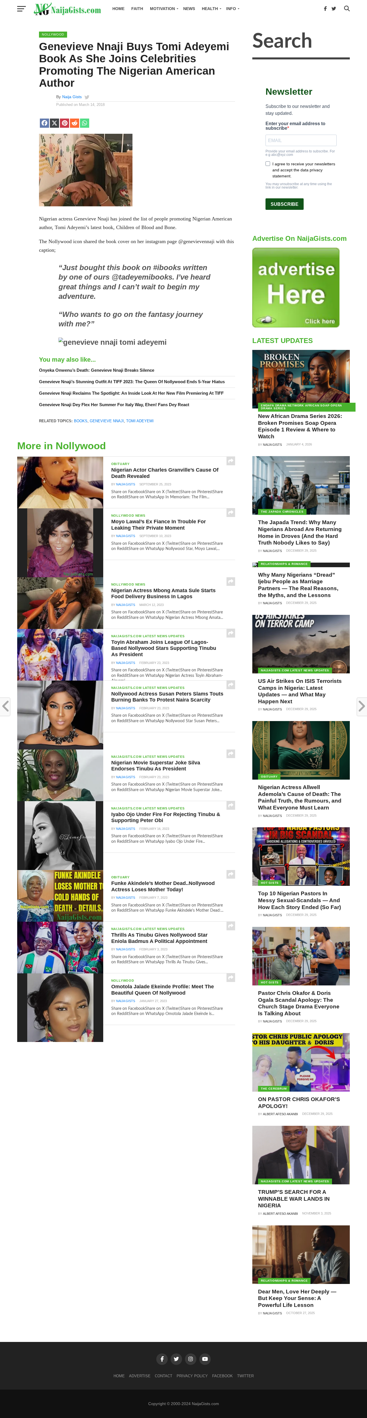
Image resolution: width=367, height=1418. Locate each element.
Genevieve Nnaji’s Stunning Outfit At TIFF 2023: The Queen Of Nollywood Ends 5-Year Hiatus (132, 381)
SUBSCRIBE (284, 204)
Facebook (222, 1376)
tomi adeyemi (140, 421)
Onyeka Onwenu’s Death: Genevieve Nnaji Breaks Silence (96, 370)
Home (118, 8)
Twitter (245, 1376)
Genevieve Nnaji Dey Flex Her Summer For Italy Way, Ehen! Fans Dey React (114, 404)
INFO (231, 8)
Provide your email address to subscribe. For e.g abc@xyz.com (300, 153)
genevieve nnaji (107, 421)
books (80, 421)
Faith (137, 8)
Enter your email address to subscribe (295, 126)
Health (210, 8)
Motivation (162, 8)
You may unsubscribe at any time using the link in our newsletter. (299, 185)
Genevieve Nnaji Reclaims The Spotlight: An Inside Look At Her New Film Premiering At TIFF (131, 393)
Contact (163, 1376)
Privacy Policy (192, 1376)
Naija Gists (72, 96)
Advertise (140, 1376)
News (189, 8)
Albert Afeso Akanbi (280, 1114)
